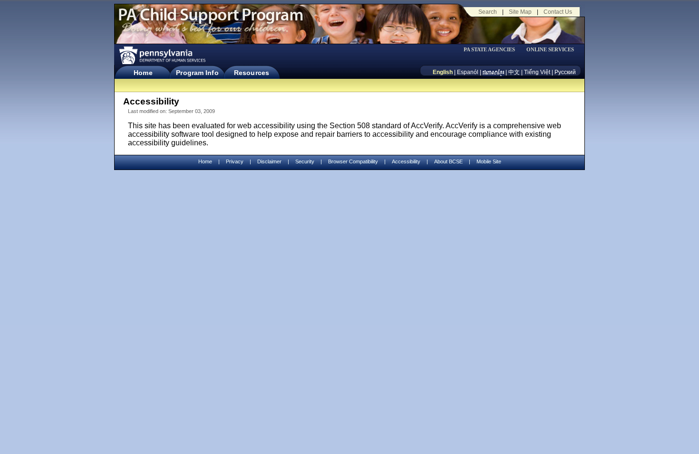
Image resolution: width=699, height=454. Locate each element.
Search (487, 12)
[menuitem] (492, 49)
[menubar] (492, 49)
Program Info (197, 72)
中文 (514, 72)
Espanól (467, 72)
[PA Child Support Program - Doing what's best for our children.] (210, 20)
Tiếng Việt (537, 72)
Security (304, 161)
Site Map (520, 12)
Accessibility (406, 161)
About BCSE (448, 161)
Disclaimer (269, 161)
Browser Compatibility (353, 161)
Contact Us (558, 12)
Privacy (234, 161)
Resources (251, 72)
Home (143, 72)
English (443, 72)
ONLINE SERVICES (550, 49)
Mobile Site (488, 161)
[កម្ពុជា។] (493, 72)
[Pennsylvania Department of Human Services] (161, 55)
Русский (565, 72)
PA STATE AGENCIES (489, 49)
